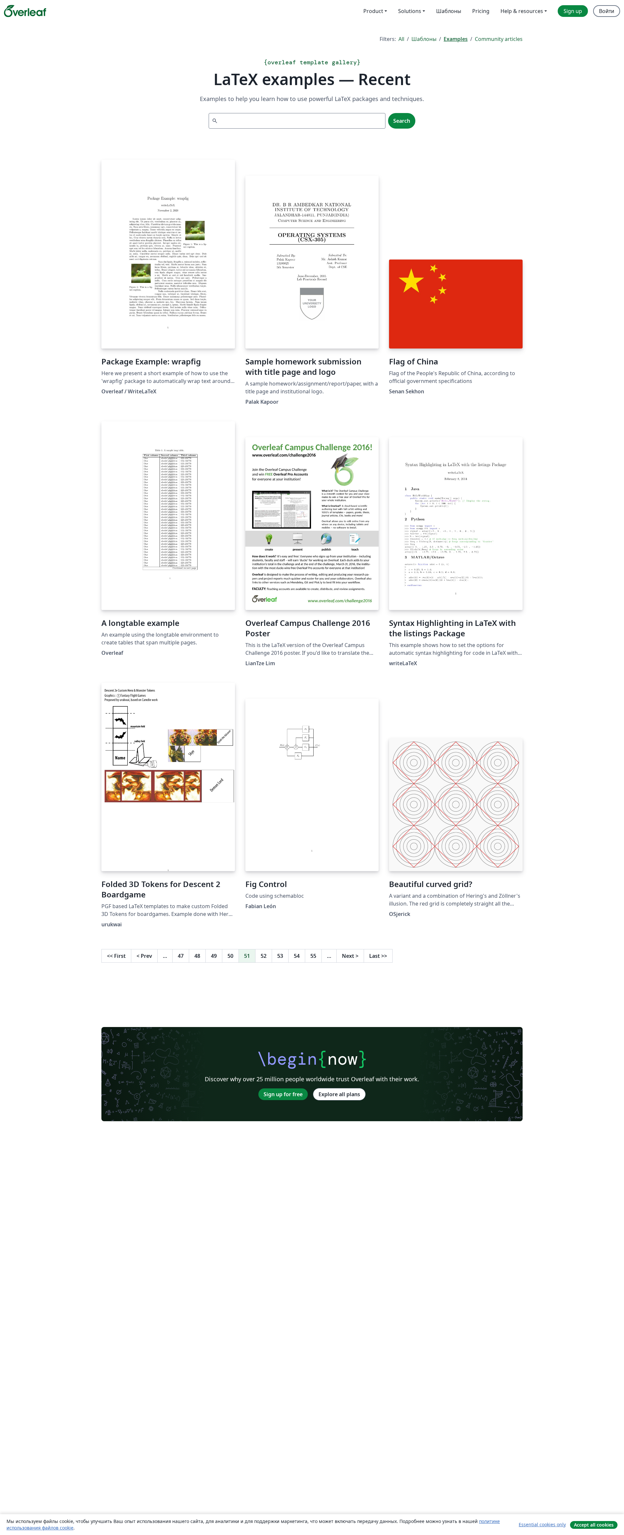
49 (214, 955)
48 (197, 955)
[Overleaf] (25, 11)
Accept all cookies (594, 1525)
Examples (456, 39)
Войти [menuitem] (606, 11)
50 (230, 955)
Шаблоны (423, 39)
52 (263, 955)
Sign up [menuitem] (573, 11)
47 (181, 955)
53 (280, 955)
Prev (144, 955)
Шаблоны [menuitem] (448, 11)
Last (378, 955)
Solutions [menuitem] (409, 11)
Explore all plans (339, 1094)
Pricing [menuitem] (480, 11)
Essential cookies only (542, 1524)
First (116, 955)
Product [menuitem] (373, 11)
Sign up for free (283, 1094)
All (401, 39)
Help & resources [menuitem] (521, 11)
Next (350, 955)
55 (313, 955)
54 (297, 955)
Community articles (499, 39)
